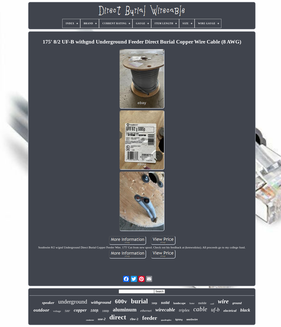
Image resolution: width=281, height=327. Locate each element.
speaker (48, 302)
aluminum (124, 310)
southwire (192, 319)
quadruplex (166, 320)
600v (121, 301)
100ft (94, 310)
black (245, 310)
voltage (57, 311)
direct (117, 317)
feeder (149, 318)
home (191, 303)
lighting (179, 319)
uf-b (215, 310)
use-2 (102, 319)
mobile (202, 303)
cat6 (212, 304)
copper (80, 310)
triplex (184, 310)
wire (223, 301)
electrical (229, 311)
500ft (154, 303)
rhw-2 (134, 319)
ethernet (146, 311)
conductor (90, 320)
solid (165, 303)
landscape (179, 303)
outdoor (41, 310)
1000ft (105, 311)
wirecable (165, 310)
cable (200, 309)
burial (139, 301)
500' (67, 311)
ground (237, 303)
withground (101, 302)
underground (72, 301)
